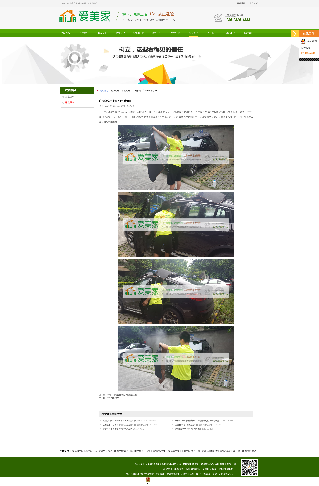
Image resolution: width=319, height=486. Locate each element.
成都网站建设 (249, 451)
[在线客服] (295, 33)
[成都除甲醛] (159, 60)
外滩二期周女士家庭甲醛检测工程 (122, 395)
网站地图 (241, 3)
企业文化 (120, 33)
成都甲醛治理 (121, 451)
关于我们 (84, 33)
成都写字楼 (174, 451)
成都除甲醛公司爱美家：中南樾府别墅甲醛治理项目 (204, 420)
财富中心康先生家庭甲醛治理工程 (123, 429)
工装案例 (70, 96)
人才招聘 (211, 33)
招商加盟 (230, 33)
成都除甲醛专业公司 (140, 451)
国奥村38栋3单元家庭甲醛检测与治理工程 (199, 425)
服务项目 (102, 33)
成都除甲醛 (139, 33)
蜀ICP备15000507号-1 (224, 474)
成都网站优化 (159, 451)
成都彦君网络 (133, 474)
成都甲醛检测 (105, 451)
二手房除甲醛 (113, 398)
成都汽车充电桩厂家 (229, 451)
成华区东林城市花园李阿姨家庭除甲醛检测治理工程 (131, 425)
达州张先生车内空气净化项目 (194, 429)
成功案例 (193, 33)
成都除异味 (91, 451)
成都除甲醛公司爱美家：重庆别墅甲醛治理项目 (129, 420)
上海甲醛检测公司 (190, 451)
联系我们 (248, 33)
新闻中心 (157, 33)
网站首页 (65, 33)
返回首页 (254, 3)
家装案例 (70, 102)
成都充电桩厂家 (210, 451)
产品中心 (175, 33)
